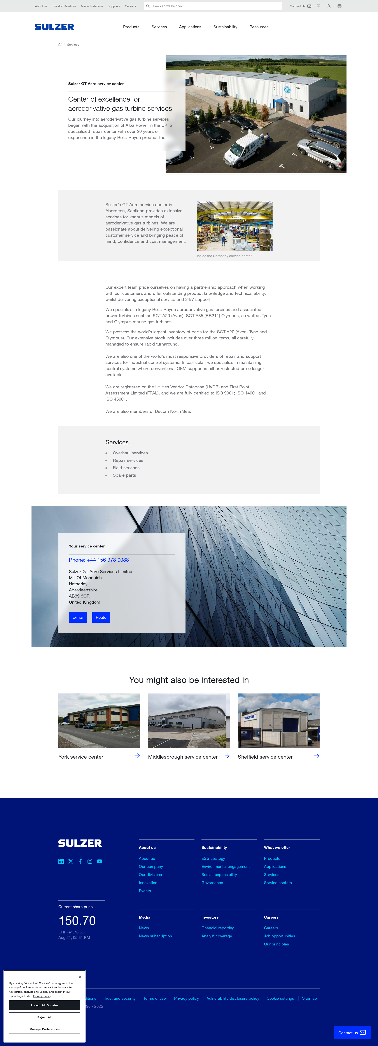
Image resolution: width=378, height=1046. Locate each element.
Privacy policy (186, 998)
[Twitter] (70, 862)
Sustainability (225, 26)
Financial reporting (217, 927)
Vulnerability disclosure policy (233, 998)
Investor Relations (64, 6)
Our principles (276, 944)
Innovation (148, 882)
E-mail (78, 617)
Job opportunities (279, 935)
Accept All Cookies (45, 1005)
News (144, 927)
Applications (190, 26)
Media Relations (92, 6)
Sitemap (309, 998)
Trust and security (120, 998)
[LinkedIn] (61, 862)
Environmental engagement (225, 866)
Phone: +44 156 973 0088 (99, 559)
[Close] (80, 977)
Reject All (44, 1017)
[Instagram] (90, 862)
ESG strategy (213, 858)
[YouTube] (99, 862)
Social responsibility (219, 874)
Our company (151, 866)
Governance (212, 882)
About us (41, 6)
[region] (45, 1006)
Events (145, 890)
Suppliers (114, 6)
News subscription (155, 935)
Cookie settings (280, 998)
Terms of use (155, 998)
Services (159, 26)
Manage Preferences (45, 1029)
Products (131, 26)
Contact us (348, 1032)
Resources (259, 26)
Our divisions (150, 874)
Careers (130, 6)
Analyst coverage (216, 935)
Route (101, 617)
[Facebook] (80, 862)
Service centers (278, 882)
